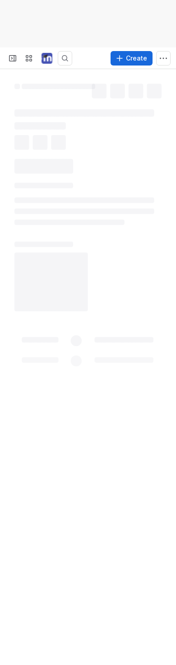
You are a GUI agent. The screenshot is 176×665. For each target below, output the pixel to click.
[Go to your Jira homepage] (47, 58)
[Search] (65, 58)
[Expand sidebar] (12, 58)
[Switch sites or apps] (29, 58)
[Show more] (163, 58)
